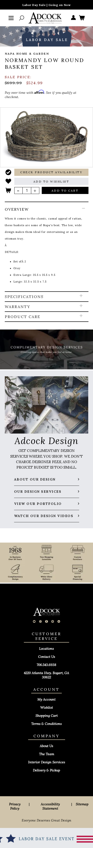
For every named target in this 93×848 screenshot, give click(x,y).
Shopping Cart (47, 715)
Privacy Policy (15, 806)
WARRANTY (17, 306)
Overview (17, 209)
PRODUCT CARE (22, 316)
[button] (51, 172)
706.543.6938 (46, 665)
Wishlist (46, 707)
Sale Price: (18, 77)
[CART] (81, 18)
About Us (46, 746)
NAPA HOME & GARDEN (27, 53)
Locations (46, 648)
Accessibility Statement (50, 806)
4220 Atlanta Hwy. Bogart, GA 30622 (46, 675)
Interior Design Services (46, 762)
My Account (46, 699)
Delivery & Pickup (46, 770)
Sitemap (82, 804)
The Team (46, 754)
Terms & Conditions (46, 724)
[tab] (46, 247)
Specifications (24, 296)
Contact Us (46, 656)
